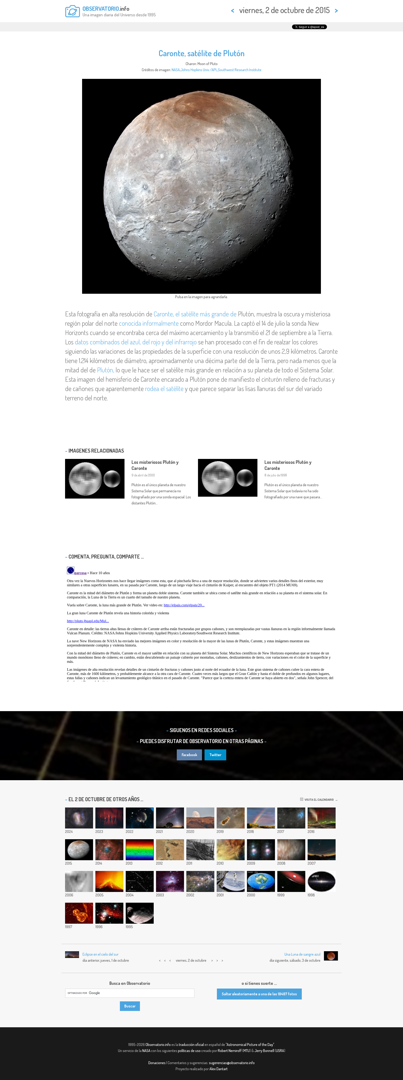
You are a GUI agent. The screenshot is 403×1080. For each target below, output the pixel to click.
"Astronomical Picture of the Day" (250, 1044)
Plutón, (105, 370)
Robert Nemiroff (230, 1050)
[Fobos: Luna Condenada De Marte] (140, 913)
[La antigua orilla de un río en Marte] (170, 849)
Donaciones (157, 1062)
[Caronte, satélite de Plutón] (79, 849)
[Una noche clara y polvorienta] (170, 817)
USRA (280, 1050)
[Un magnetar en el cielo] (322, 881)
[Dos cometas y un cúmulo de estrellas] (291, 817)
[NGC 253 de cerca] (291, 849)
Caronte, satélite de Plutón (202, 53)
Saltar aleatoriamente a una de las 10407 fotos (259, 994)
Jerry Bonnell (264, 1050)
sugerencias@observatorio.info (232, 1062)
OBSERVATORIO (101, 8)
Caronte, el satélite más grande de (195, 314)
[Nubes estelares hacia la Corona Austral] (200, 881)
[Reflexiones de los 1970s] (170, 881)
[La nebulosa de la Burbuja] (109, 849)
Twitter (215, 754)
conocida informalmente (149, 323)
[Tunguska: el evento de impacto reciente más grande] (200, 849)
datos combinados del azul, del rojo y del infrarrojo (136, 342)
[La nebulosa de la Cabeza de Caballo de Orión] (109, 913)
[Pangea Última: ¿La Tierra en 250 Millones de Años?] (261, 881)
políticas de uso (189, 1050)
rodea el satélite (164, 388)
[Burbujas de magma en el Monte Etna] (109, 881)
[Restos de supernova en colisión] (79, 913)
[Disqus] (201, 623)
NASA (176, 69)
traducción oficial (191, 1044)
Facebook (189, 754)
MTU (246, 1050)
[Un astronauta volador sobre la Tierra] (231, 881)
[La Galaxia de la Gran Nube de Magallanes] (79, 817)
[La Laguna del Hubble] (231, 849)
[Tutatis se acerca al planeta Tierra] (140, 881)
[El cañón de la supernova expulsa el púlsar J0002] (140, 817)
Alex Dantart (218, 1068)
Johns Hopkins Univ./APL (199, 69)
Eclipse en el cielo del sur (100, 954)
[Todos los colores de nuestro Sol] (140, 849)
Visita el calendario (318, 799)
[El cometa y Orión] (261, 849)
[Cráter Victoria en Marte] (79, 881)
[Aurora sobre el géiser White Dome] (322, 817)
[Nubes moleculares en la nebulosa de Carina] (231, 817)
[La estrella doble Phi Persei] (291, 881)
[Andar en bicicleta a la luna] (200, 817)
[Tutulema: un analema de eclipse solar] (322, 849)
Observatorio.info (158, 1044)
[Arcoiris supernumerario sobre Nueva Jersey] (261, 817)
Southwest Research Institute (239, 69)
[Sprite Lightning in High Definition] (109, 817)
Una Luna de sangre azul (302, 954)
